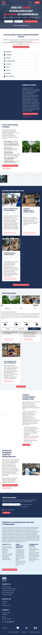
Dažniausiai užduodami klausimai (9, 588)
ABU (28, 437)
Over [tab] (35, 308)
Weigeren (7, 328)
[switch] (15, 324)
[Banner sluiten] (40, 305)
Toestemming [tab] (7, 308)
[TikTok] (12, 621)
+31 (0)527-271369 (6, 612)
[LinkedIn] (7, 621)
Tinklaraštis (4, 601)
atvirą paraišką (26, 44)
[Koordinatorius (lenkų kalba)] (11, 244)
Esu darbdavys (25, 506)
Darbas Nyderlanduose (7, 594)
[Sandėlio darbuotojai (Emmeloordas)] (31, 200)
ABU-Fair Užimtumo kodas (8, 592)
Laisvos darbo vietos (6, 586)
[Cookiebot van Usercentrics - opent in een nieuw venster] (33, 305)
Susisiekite (5, 610)
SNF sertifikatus (31, 439)
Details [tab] (21, 308)
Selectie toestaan (21, 328)
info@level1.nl (5, 614)
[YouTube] (10, 621)
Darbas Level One (6, 605)
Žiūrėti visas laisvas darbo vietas (21, 25)
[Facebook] (2, 621)
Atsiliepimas (6, 359)
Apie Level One (6, 599)
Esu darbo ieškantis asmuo (27, 504)
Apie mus (4, 603)
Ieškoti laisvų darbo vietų (31, 21)
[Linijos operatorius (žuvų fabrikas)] (11, 200)
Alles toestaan (34, 328)
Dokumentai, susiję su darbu (8, 590)
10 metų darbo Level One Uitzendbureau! (10, 362)
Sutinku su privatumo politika (8, 509)
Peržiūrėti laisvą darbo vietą (10, 233)
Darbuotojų (6, 584)
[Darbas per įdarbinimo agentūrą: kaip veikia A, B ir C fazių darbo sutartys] (11, 302)
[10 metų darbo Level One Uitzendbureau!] (11, 350)
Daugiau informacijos (9, 339)
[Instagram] (5, 621)
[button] (31, 2)
